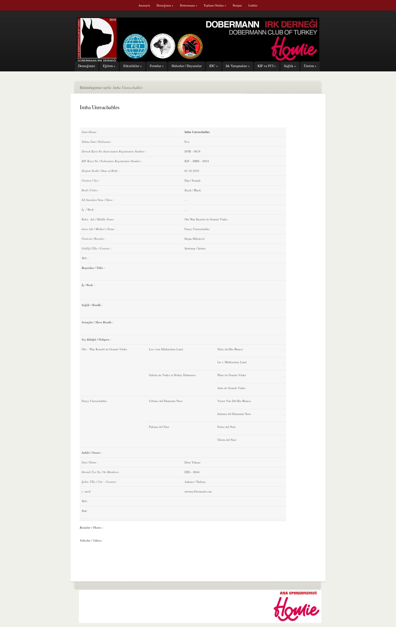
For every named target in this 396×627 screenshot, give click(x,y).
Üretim (310, 65)
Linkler (253, 5)
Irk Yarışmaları (238, 65)
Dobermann (188, 5)
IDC (213, 65)
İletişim (237, 5)
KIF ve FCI (267, 65)
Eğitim (109, 65)
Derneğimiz (165, 5)
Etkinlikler (132, 65)
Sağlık (290, 65)
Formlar (157, 65)
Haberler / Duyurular (187, 65)
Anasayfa (144, 5)
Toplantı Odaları (215, 5)
